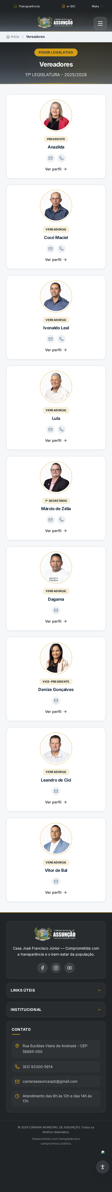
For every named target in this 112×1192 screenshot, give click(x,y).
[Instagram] (56, 968)
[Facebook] (42, 968)
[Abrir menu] (100, 23)
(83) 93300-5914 (38, 1066)
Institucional (26, 1009)
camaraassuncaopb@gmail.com (50, 1081)
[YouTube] (69, 968)
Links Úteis (23, 990)
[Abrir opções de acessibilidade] (102, 1167)
